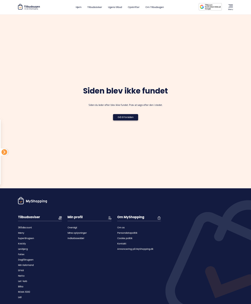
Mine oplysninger (77, 233)
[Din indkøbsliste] (4, 152)
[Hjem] (29, 9)
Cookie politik (124, 238)
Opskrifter (134, 7)
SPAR (21, 270)
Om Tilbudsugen (154, 7)
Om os (121, 227)
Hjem (78, 7)
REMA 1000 (24, 292)
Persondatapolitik (127, 233)
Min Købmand (26, 265)
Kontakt (121, 243)
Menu (230, 9)
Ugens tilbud (115, 7)
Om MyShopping (130, 217)
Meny (21, 233)
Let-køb (22, 281)
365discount (25, 227)
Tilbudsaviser (94, 7)
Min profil (75, 217)
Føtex (21, 254)
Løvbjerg (23, 249)
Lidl (19, 297)
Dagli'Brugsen (25, 259)
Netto (21, 275)
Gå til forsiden (125, 117)
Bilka (20, 286)
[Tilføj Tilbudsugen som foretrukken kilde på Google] (212, 7)
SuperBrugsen (26, 238)
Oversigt (72, 227)
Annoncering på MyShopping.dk (135, 249)
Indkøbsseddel (76, 238)
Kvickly (22, 243)
